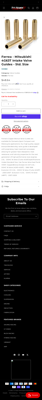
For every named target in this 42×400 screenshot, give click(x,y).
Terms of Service (11, 244)
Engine (7, 304)
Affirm (7, 274)
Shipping (4, 89)
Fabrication (9, 312)
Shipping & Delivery (12, 240)
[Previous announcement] (3, 2)
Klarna (7, 278)
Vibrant (7, 342)
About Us (8, 261)
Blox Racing (9, 333)
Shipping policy (15, 396)
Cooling (7, 295)
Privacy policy (23, 393)
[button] (4, 8)
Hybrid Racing (10, 338)
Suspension (9, 299)
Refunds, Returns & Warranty (16, 248)
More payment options (21, 121)
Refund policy (13, 393)
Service (7, 270)
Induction (8, 308)
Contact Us (9, 231)
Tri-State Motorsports (19, 390)
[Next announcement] (38, 2)
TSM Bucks (8, 265)
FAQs (6, 235)
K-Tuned (7, 329)
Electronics (9, 290)
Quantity (4, 100)
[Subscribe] (36, 216)
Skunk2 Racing (10, 325)
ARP (5, 346)
